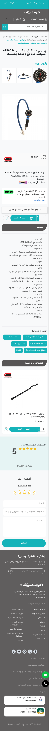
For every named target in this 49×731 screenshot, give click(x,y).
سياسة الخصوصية (15, 618)
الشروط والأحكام (16, 629)
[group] (24, 117)
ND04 (18, 350)
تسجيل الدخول (37, 19)
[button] (45, 13)
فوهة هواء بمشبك (38, 344)
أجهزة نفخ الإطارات (33, 40)
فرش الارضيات (39, 635)
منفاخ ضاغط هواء (12, 337)
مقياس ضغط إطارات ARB (35, 337)
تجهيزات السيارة (23, 37)
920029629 (40, 598)
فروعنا (20, 641)
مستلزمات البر (39, 610)
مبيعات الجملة (17, 614)
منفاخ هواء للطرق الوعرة (36, 350)
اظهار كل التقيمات (25, 466)
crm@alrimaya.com (36, 604)
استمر (24, 543)
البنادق (42, 626)
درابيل (42, 622)
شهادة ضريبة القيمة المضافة (15, 635)
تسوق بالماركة (17, 610)
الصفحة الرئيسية (38, 37)
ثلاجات (42, 631)
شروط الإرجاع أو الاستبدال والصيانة (15, 623)
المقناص (41, 618)
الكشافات (41, 639)
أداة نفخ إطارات (19, 344)
